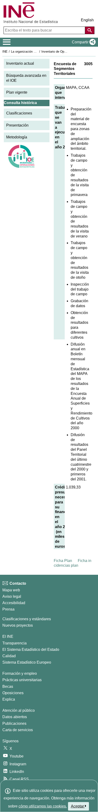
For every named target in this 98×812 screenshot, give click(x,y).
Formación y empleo (19, 673)
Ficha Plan (63, 561)
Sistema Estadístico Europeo (26, 662)
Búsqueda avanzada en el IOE (26, 77)
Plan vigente (16, 92)
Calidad (9, 656)
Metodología (16, 137)
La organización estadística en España (37, 51)
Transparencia (14, 643)
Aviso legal (11, 596)
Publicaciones (14, 723)
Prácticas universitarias (22, 680)
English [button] (87, 20)
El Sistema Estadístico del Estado (30, 650)
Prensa (8, 609)
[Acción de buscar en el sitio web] (89, 30)
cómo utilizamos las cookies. (43, 806)
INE (5, 51)
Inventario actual (20, 63)
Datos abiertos (14, 717)
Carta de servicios (17, 730)
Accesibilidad (13, 603)
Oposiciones (13, 693)
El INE (7, 636)
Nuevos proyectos (17, 625)
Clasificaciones (19, 113)
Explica (8, 699)
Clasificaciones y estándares (26, 619)
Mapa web (11, 590)
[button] (83, 42)
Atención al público (18, 710)
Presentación (17, 125)
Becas (7, 686)
